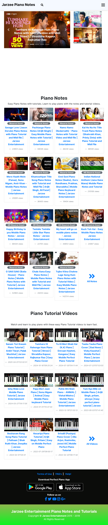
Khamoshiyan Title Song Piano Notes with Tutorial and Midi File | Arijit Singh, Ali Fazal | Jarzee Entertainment (41, 186)
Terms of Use (44, 474)
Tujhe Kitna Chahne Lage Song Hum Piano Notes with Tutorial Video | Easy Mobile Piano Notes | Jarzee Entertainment (66, 281)
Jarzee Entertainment (54, 515)
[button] (8, 29)
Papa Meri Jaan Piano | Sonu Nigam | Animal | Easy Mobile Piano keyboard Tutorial (41, 395)
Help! (68, 474)
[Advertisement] (54, 74)
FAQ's (59, 474)
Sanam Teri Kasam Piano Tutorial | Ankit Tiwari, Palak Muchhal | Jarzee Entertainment (16, 351)
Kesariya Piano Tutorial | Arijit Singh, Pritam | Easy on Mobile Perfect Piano (41, 440)
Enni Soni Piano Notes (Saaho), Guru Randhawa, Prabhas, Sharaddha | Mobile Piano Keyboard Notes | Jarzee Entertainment (66, 186)
